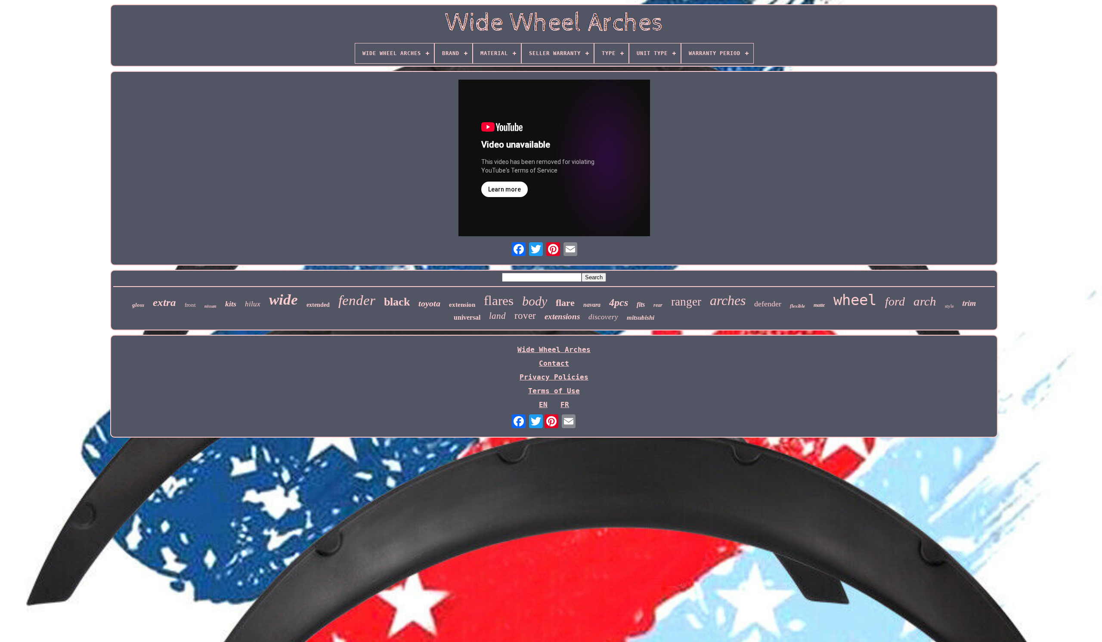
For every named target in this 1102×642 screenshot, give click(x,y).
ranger (686, 301)
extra (164, 302)
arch (924, 301)
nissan (210, 306)
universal (467, 317)
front (190, 305)
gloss (138, 305)
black (397, 302)
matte (819, 305)
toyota (429, 303)
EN (543, 405)
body (534, 301)
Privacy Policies (554, 377)
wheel (854, 300)
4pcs (618, 302)
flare (565, 302)
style (949, 306)
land (497, 316)
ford (895, 301)
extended (318, 305)
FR (564, 405)
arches (728, 300)
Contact (554, 363)
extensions (562, 316)
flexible (797, 306)
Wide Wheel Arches (554, 350)
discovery (603, 317)
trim (969, 303)
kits (230, 303)
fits (641, 304)
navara (592, 305)
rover (525, 315)
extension (462, 304)
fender (356, 300)
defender (767, 303)
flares (499, 300)
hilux (252, 304)
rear (657, 305)
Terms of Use (554, 391)
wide (283, 299)
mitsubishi (640, 317)
